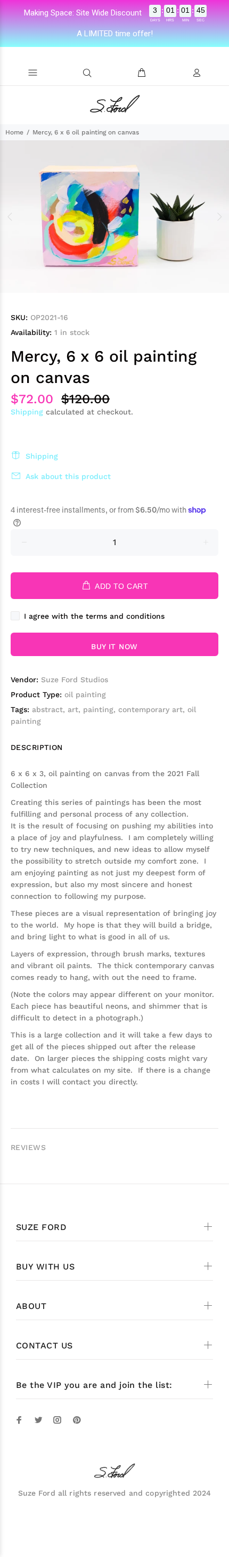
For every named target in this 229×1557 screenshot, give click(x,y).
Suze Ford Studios (74, 679)
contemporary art (150, 709)
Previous (10, 216)
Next (219, 216)
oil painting (85, 694)
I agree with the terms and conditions (94, 616)
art (73, 709)
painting (98, 709)
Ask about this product (68, 476)
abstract (47, 709)
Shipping (27, 412)
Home (14, 132)
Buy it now (114, 646)
